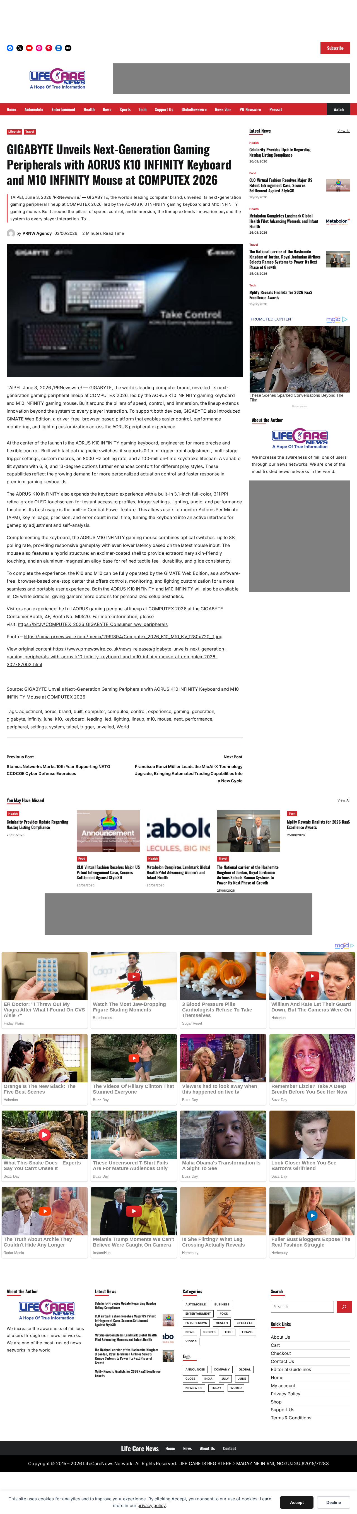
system (56, 727)
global (245, 1369)
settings (38, 727)
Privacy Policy (285, 1393)
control (138, 711)
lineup (138, 719)
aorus (50, 711)
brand (65, 711)
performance (198, 719)
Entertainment (198, 1314)
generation (203, 711)
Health (254, 143)
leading (94, 719)
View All (343, 131)
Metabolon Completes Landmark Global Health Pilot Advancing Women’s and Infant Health (283, 220)
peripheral (17, 727)
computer (95, 711)
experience (159, 711)
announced (195, 1369)
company (222, 1369)
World (123, 727)
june (48, 719)
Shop (276, 1402)
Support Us (282, 1409)
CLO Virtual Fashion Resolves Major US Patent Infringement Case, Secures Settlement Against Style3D (281, 185)
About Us (280, 1337)
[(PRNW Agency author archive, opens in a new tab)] (11, 236)
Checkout (281, 1353)
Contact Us (282, 1361)
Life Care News (140, 1448)
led (108, 719)
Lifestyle (14, 131)
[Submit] (344, 1307)
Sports (209, 1332)
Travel (29, 131)
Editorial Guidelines (291, 1369)
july (225, 1379)
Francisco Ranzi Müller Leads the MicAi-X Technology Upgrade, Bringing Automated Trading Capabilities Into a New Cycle (188, 773)
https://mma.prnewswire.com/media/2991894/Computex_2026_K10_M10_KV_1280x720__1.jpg (123, 636)
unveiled (105, 727)
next (178, 719)
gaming (181, 711)
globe (190, 1379)
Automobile (195, 1304)
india (208, 1379)
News (189, 1332)
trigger (87, 727)
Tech (252, 285)
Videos (191, 1341)
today (216, 1388)
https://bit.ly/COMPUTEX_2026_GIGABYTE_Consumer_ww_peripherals (93, 624)
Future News (196, 1323)
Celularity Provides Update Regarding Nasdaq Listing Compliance (280, 152)
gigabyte (16, 719)
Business (222, 1304)
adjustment (30, 711)
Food (252, 173)
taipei (72, 727)
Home (277, 1377)
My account (283, 1385)
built (78, 711)
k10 (58, 719)
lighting (121, 719)
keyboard (74, 719)
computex (117, 711)
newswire (193, 1388)
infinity (34, 719)
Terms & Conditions (291, 1417)
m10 (151, 719)
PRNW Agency (37, 233)
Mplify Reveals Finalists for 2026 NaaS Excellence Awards (280, 295)
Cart (275, 1345)
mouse (164, 719)
